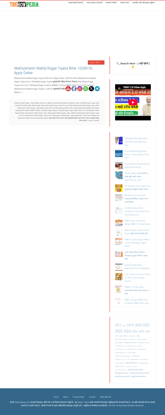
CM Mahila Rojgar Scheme (49, 110)
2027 (116, 336)
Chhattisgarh (132, 339)
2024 (135, 331)
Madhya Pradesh (130, 343)
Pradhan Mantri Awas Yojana (123, 356)
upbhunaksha (135, 359)
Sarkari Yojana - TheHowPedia (24, 4)
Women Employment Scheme (39, 118)
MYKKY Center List (132, 349)
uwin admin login (143, 363)
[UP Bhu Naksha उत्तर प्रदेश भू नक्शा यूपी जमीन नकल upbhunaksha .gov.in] (119, 176)
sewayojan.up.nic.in (120, 359)
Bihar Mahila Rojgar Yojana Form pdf (57, 105)
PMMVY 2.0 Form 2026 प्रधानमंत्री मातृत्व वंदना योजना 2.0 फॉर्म (138, 290)
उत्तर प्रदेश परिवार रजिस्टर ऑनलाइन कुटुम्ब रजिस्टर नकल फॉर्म (136, 255)
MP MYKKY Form (120, 346)
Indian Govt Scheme (46, 103)
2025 (141, 331)
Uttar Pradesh (131, 362)
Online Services (57, 103)
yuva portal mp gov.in (121, 370)
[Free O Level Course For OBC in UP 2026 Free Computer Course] (119, 277)
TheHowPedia (121, 405)
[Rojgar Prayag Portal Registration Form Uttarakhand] (119, 267)
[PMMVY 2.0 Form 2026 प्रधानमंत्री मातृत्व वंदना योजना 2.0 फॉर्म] (119, 289)
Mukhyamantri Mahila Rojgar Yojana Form (38, 115)
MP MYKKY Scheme (131, 346)
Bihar (138, 336)
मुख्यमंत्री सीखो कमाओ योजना (138, 376)
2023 (127, 331)
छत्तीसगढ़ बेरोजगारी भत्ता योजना (135, 370)
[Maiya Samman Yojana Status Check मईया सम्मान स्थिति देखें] (119, 233)
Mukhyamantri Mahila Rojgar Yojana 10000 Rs (62, 113)
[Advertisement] (82, 30)
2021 (146, 325)
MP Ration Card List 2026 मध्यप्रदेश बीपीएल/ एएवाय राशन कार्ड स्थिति (136, 198)
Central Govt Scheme (121, 339)
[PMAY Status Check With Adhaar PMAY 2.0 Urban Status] (119, 223)
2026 (148, 331)
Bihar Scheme (35, 103)
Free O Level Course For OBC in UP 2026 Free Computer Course (137, 277)
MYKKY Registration (120, 353)
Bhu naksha (132, 336)
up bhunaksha (144, 359)
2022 (118, 331)
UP (128, 359)
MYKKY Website (131, 353)
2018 (124, 326)
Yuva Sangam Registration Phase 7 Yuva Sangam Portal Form (137, 154)
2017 (118, 325)
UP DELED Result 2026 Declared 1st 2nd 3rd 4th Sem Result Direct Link (137, 211)
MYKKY (140, 346)
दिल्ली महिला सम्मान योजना (121, 373)
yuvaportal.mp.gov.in (132, 366)
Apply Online (123, 336)
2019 (130, 325)
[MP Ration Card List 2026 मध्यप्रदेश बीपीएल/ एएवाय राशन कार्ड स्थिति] (119, 198)
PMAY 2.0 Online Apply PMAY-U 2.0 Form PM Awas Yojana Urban (137, 242)
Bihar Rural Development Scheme (59, 108)
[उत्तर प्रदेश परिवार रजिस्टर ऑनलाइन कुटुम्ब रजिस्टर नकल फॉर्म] (119, 255)
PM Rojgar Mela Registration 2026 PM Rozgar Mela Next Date (136, 141)
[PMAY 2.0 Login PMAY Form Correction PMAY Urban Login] (119, 302)
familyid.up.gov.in (142, 339)
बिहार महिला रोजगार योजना (56, 118)
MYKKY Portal (142, 349)
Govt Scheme (119, 343)
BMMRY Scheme (35, 110)
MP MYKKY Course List (144, 343)
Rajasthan (135, 356)
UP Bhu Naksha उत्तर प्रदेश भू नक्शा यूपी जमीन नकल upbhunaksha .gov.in (136, 176)
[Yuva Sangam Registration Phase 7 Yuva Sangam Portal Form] (119, 154)
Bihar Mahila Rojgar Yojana (36, 105)
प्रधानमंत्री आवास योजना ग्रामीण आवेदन (139, 373)
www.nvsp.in (120, 366)
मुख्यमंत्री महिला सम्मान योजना (122, 376)
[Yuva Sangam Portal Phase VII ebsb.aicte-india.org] (119, 166)
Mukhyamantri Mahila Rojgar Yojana (36, 113)
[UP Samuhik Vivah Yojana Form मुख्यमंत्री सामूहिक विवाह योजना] (119, 188)
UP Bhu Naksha (119, 363)
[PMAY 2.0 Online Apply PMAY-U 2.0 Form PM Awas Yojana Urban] (119, 242)
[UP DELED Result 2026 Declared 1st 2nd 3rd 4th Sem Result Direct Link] (119, 210)
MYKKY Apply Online (120, 349)
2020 (138, 325)
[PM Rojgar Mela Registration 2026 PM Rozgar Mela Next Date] (119, 141)
